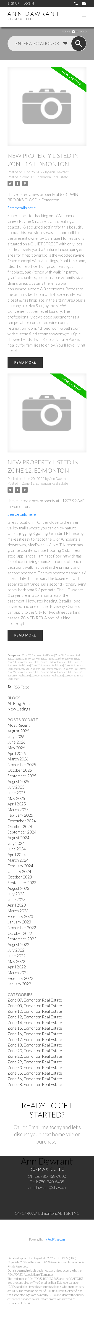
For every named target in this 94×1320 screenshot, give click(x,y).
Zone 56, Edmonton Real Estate (47, 675)
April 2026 (17, 753)
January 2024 (19, 871)
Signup (13, 3)
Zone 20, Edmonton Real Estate (36, 668)
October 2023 (20, 877)
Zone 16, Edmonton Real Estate (45, 177)
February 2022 (20, 978)
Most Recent (19, 725)
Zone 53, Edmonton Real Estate (57, 672)
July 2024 (16, 843)
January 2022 (19, 983)
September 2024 (22, 832)
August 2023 (18, 888)
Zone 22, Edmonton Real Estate (69, 668)
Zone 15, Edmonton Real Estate (57, 661)
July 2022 (16, 950)
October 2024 (20, 826)
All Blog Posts (19, 703)
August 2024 (18, 837)
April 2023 (17, 905)
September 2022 (22, 938)
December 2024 (22, 820)
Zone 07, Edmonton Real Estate (38, 655)
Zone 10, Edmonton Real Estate (31, 658)
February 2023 (20, 916)
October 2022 (20, 933)
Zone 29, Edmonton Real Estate (23, 672)
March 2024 (18, 860)
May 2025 (16, 798)
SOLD (83, 31)
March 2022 (18, 972)
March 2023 (18, 910)
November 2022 (22, 927)
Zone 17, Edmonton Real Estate (47, 665)
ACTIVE (66, 31)
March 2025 (18, 809)
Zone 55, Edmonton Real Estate (35, 1073)
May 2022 (16, 961)
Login (29, 3)
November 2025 (22, 764)
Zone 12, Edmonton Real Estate (45, 483)
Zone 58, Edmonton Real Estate (35, 1084)
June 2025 (17, 792)
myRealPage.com (54, 1239)
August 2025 (18, 781)
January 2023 (19, 922)
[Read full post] (47, 109)
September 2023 (22, 882)
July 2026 (16, 736)
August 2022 (18, 944)
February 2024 (20, 865)
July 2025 (16, 787)
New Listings (19, 709)
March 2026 (18, 759)
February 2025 (20, 815)
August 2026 (18, 730)
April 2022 (17, 967)
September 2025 (22, 775)
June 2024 (17, 849)
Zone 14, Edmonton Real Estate (23, 661)
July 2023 (16, 893)
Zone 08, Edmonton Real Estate (35, 1005)
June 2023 (17, 899)
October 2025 (20, 770)
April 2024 (17, 854)
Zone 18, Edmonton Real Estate (35, 1045)
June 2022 (17, 955)
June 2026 (17, 742)
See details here (22, 207)
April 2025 (17, 804)
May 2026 (16, 747)
